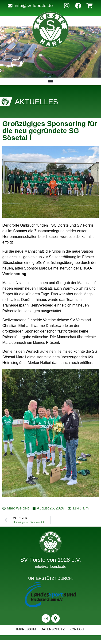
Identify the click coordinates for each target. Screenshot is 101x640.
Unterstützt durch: (50, 578)
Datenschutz (53, 629)
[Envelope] (46, 618)
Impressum (26, 629)
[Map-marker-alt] (55, 618)
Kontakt (77, 629)
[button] (5, 52)
